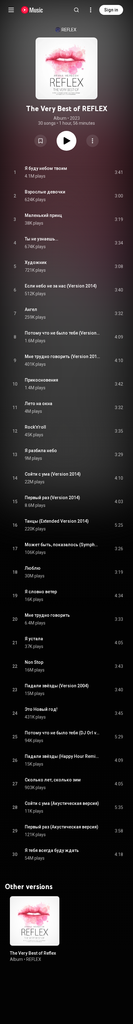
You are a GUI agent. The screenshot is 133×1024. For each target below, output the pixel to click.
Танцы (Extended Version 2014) (57, 521)
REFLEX (69, 29)
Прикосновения (41, 380)
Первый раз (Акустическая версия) (61, 826)
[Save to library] (40, 141)
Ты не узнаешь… (41, 238)
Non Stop (34, 662)
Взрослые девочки (45, 191)
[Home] (32, 10)
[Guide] (11, 10)
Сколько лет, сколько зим (53, 779)
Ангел (31, 309)
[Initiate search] (76, 10)
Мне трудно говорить (47, 615)
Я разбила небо (41, 450)
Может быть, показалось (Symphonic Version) (63, 544)
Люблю (33, 568)
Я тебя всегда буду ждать (52, 850)
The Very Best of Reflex (33, 953)
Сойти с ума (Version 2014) (53, 474)
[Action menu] (92, 141)
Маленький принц (43, 215)
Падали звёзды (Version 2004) (57, 685)
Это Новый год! (41, 709)
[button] (40, 141)
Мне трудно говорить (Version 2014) (63, 356)
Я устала (34, 638)
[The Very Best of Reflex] (34, 921)
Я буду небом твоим (46, 168)
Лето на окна (38, 403)
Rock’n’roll (35, 427)
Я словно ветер (41, 591)
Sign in (111, 9)
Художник (36, 262)
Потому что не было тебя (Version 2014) (63, 333)
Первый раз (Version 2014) (52, 497)
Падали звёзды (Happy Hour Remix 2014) (63, 756)
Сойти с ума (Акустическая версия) (62, 803)
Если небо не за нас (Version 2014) (61, 285)
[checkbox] (118, 172)
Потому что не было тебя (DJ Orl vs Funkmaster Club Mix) (63, 732)
